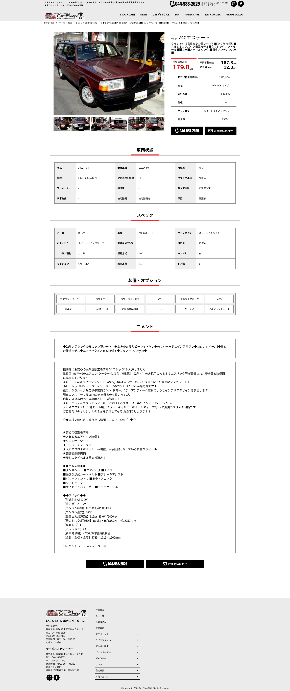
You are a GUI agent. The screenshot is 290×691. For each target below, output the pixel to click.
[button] (159, 73)
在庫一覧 (54, 23)
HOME (46, 23)
